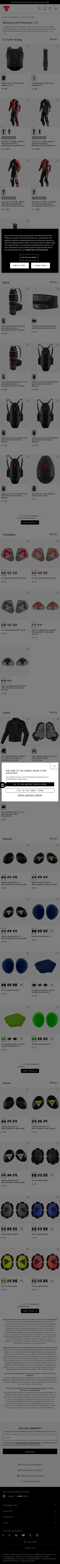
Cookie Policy (30, 250)
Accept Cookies (40, 265)
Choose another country (30, 795)
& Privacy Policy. (42, 250)
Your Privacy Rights (29, 257)
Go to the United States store (30, 784)
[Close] (54, 766)
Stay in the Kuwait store (30, 790)
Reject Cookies (19, 265)
